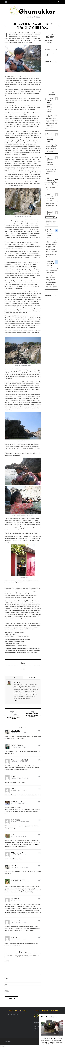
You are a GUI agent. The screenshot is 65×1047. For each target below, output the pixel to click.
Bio (14, 677)
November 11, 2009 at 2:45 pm (20, 822)
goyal (13, 776)
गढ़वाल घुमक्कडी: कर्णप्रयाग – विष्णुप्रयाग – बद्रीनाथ (51, 183)
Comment (7, 961)
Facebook (9, 666)
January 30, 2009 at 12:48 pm (20, 747)
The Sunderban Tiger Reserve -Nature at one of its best (13, 715)
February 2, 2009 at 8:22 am (19, 778)
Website (16, 700)
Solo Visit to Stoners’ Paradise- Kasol (50, 234)
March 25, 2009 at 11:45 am (19, 790)
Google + (30, 666)
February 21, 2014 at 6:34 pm (20, 882)
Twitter (16, 666)
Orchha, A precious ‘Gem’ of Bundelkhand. (51, 217)
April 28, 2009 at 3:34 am (19, 803)
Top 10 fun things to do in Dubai (50, 198)
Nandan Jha (16, 866)
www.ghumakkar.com (13, 1014)
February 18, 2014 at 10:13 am (20, 867)
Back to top (7, 1041)
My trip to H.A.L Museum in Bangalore (50, 161)
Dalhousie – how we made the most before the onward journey (50, 105)
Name (6, 978)
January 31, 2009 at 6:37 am (19, 761)
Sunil (13, 835)
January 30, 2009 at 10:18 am (19, 732)
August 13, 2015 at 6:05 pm (19, 900)
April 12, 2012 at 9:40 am (18, 854)
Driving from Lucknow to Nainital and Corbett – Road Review (32, 714)
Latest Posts (32, 677)
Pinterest (23, 666)
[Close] (42, 1017)
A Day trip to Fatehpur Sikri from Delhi (50, 138)
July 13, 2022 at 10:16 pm (18, 939)
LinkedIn (37, 666)
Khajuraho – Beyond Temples (50, 265)
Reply (39, 730)
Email (23, 669)
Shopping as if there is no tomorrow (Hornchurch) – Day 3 (52, 1037)
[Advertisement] (55, 76)
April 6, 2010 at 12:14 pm (18, 836)
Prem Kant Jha (17, 853)
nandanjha (15, 731)
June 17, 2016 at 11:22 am (18, 922)
